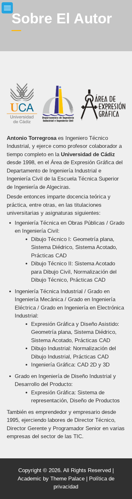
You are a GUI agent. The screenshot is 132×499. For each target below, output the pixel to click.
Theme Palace (67, 479)
